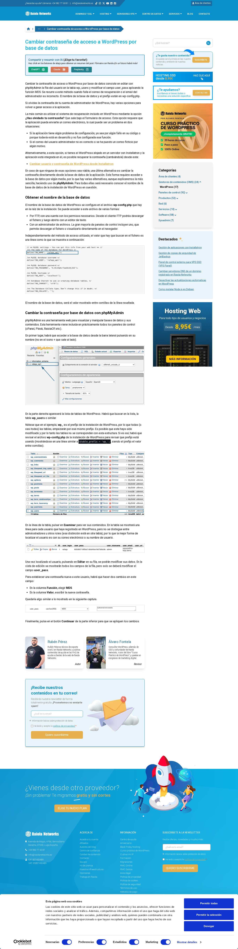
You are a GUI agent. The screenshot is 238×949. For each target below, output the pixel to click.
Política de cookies (129, 880)
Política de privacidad (130, 877)
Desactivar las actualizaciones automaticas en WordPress (182, 282)
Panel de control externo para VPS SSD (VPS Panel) (180, 264)
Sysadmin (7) (166, 220)
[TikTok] (96, 3)
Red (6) (163, 203)
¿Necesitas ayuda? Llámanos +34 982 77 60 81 (47, 3)
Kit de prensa (86, 865)
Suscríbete (201, 60)
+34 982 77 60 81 (36, 850)
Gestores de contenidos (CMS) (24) (179, 182)
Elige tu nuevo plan (72, 808)
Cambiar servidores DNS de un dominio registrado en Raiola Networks (180, 273)
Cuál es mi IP (126, 854)
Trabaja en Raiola (88, 877)
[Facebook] (115, 3)
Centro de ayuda (128, 839)
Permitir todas (209, 903)
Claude (57, 69)
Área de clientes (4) (170, 176)
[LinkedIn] (111, 3)
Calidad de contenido (90, 854)
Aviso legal (125, 873)
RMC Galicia (126, 869)
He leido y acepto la (55, 726)
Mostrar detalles (187, 942)
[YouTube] (107, 3)
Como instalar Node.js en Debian (176, 289)
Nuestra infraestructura (91, 869)
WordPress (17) (169, 187)
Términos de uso (128, 888)
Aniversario (126, 843)
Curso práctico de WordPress (134, 850)
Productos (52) (167, 198)
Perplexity (79, 69)
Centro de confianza (90, 850)
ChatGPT (35, 69)
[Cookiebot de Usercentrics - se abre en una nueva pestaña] (22, 942)
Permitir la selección (208, 914)
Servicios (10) (167, 209)
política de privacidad (64, 726)
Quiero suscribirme (56, 734)
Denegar (209, 926)
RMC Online (126, 865)
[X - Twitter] (103, 3)
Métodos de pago (128, 892)
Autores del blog (88, 847)
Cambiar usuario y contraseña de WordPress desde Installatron (71, 164)
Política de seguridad (130, 884)
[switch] (101, 942)
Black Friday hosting (130, 847)
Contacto (84, 858)
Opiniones (85, 873)
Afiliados (84, 843)
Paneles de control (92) (172, 192)
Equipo (83, 862)
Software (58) (166, 214)
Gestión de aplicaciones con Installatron (180, 247)
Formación (125, 858)
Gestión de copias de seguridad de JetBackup (177, 255)
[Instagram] (100, 3)
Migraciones (126, 862)
